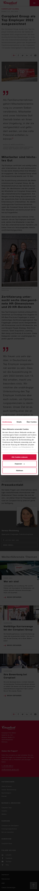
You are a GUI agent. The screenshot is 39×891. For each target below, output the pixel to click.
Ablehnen (19, 470)
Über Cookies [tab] (32, 422)
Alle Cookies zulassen (20, 457)
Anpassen (18, 464)
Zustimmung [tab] (7, 422)
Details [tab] (19, 422)
